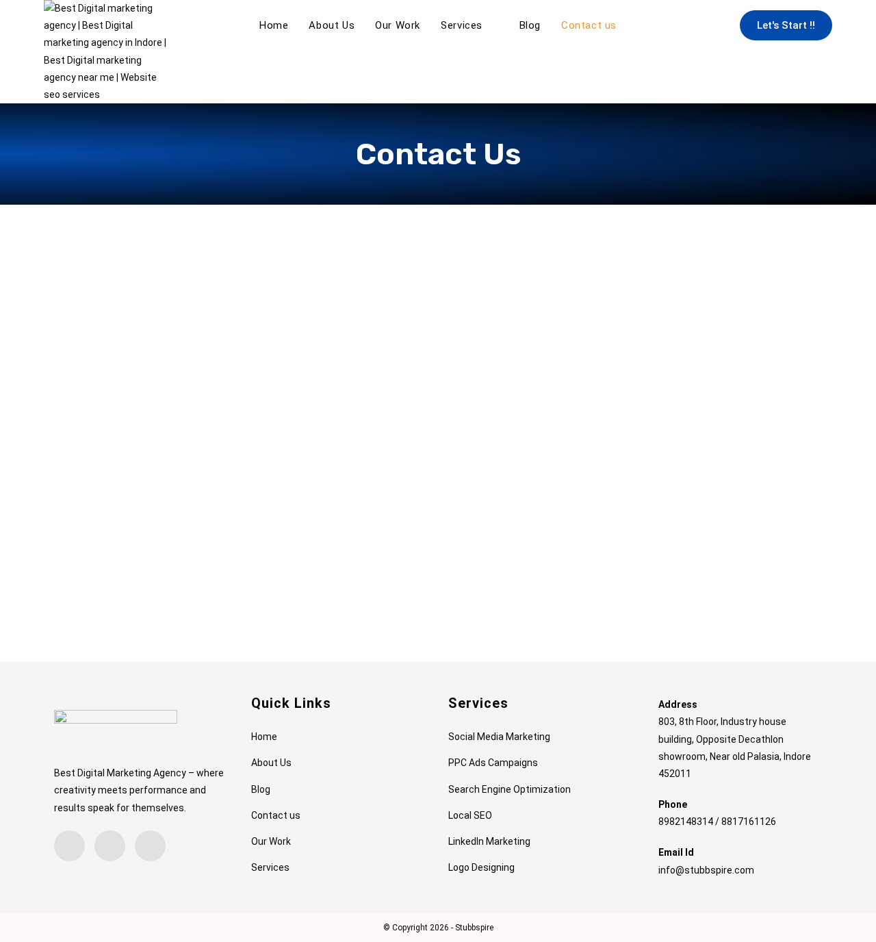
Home (264, 736)
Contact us (275, 815)
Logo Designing (481, 867)
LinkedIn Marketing (489, 841)
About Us (271, 762)
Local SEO (470, 815)
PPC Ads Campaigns (493, 762)
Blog (260, 789)
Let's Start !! (786, 25)
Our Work (271, 841)
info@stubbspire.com (706, 870)
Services (270, 867)
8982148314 (685, 821)
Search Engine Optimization (509, 789)
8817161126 (748, 821)
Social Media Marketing (499, 736)
